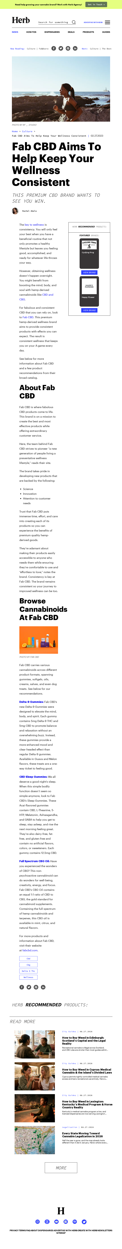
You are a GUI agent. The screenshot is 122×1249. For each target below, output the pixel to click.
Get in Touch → (96, 4)
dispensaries (45, 1230)
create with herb (87, 1230)
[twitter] (60, 48)
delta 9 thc (28, 971)
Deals (71, 32)
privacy (14, 1230)
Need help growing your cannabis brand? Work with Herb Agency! (48, 4)
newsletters (104, 1230)
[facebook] (53, 48)
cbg (28, 964)
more (61, 1168)
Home (15, 131)
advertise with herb (93, 22)
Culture (27, 131)
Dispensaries (52, 32)
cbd (28, 958)
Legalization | (71, 1127)
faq (28, 1230)
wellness (28, 977)
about (34, 1230)
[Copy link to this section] (54, 386)
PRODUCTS (88, 32)
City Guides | (70, 1031)
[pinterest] (68, 48)
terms (22, 1230)
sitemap (61, 1233)
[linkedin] (75, 48)
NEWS (15, 32)
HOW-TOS (31, 32)
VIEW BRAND (89, 272)
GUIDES (106, 32)
